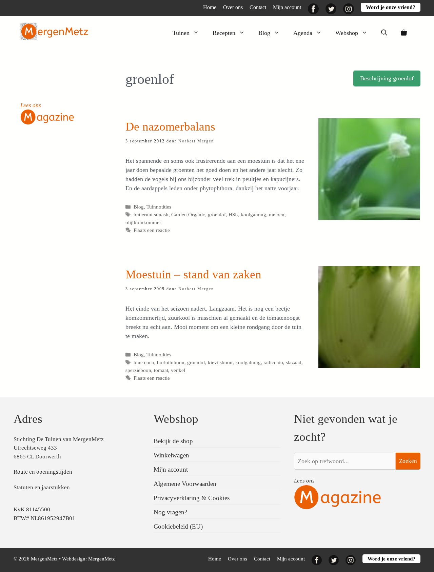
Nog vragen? (170, 512)
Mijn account (287, 7)
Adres (28, 419)
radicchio (273, 362)
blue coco (144, 362)
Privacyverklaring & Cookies (192, 497)
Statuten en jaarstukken (42, 487)
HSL (233, 214)
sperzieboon (138, 370)
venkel (178, 370)
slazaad (293, 362)
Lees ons (30, 105)
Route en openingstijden (43, 472)
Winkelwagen (171, 455)
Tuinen (181, 32)
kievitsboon (220, 362)
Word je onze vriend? (390, 7)
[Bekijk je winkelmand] (404, 33)
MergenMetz (101, 558)
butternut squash (151, 214)
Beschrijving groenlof (387, 78)
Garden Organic (188, 214)
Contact (258, 7)
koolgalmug (253, 214)
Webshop (346, 32)
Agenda (302, 32)
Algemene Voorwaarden (185, 483)
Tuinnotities (158, 207)
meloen (276, 214)
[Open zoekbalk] (384, 33)
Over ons (233, 7)
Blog (264, 32)
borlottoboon (170, 362)
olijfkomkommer (143, 222)
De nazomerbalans (170, 126)
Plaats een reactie (152, 230)
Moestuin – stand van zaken (193, 274)
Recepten (224, 32)
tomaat (161, 370)
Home (209, 7)
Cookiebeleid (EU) (178, 526)
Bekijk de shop (173, 441)
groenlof (217, 214)
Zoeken (408, 461)
